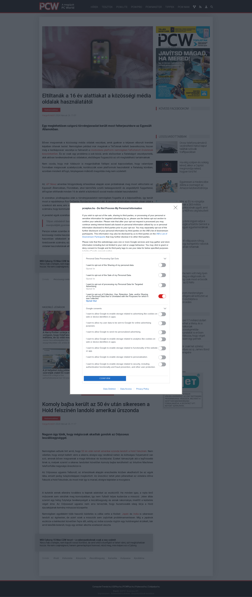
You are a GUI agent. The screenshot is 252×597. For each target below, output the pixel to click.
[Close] (176, 208)
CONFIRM (105, 378)
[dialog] (126, 298)
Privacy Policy (142, 389)
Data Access (126, 389)
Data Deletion (109, 389)
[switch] (162, 265)
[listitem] (126, 258)
